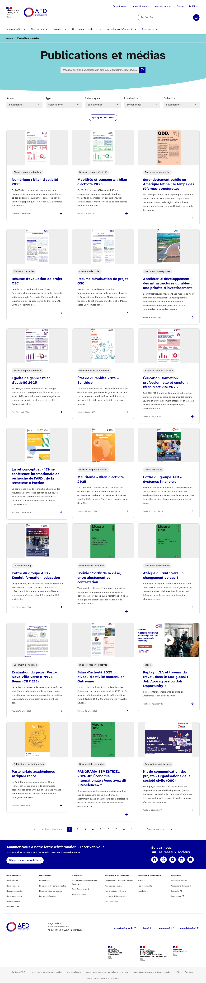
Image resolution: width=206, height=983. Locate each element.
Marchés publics (162, 6)
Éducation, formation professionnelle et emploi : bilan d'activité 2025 (165, 382)
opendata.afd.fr (188, 928)
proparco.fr (165, 928)
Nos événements (145, 886)
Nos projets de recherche (115, 891)
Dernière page (171, 829)
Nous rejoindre (12, 906)
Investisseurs (120, 6)
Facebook (154, 859)
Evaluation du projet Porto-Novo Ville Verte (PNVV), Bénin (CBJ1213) (34, 677)
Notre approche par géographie (52, 886)
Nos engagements (14, 891)
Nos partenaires (13, 901)
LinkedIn (181, 859)
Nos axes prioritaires (113, 886)
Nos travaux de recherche (85, 29)
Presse (180, 6)
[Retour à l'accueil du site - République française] (42, 12)
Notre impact (44, 881)
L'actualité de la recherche (115, 896)
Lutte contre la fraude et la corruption (103, 978)
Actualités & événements (120, 29)
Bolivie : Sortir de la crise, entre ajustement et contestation (99, 577)
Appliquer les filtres (103, 117)
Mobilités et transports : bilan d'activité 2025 (102, 182)
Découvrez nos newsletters (25, 860)
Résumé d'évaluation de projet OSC (37, 281)
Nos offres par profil (80, 889)
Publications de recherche (181, 886)
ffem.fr (146, 928)
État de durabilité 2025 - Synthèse (98, 380)
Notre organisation (14, 896)
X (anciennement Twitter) (163, 859)
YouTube (172, 859)
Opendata (175, 891)
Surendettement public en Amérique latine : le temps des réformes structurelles (168, 184)
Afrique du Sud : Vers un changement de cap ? (163, 575)
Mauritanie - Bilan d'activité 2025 (100, 479)
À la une (141, 881)
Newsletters (143, 891)
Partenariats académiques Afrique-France (33, 774)
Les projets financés (47, 896)
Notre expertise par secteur (50, 891)
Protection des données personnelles (46, 972)
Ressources (148, 29)
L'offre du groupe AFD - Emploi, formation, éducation (36, 575)
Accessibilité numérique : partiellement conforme (107, 972)
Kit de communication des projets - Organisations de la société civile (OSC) (167, 776)
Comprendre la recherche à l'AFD (119, 881)
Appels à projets (140, 6)
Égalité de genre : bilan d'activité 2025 (31, 380)
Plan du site (189, 972)
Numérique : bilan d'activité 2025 (35, 182)
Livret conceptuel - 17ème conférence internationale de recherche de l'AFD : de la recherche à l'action (35, 476)
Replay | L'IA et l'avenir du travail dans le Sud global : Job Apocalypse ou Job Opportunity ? (165, 679)
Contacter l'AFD (18, 972)
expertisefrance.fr (123, 928)
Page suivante (154, 829)
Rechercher (196, 17)
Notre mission (12, 881)
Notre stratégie (12, 886)
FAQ (177, 972)
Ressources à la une (179, 881)
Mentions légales (74, 972)
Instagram (190, 859)
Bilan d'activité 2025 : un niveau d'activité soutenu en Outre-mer (101, 677)
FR (193, 6)
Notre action (37, 29)
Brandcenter (176, 896)
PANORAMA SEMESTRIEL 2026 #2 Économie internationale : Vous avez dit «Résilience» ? (101, 778)
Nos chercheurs (111, 901)
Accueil (9, 38)
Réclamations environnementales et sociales (152, 972)
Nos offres (58, 29)
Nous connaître (14, 29)
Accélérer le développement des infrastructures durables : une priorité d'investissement (167, 283)
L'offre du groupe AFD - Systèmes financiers (162, 479)
